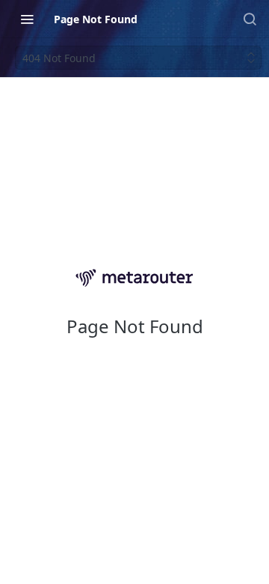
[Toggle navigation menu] (27, 19)
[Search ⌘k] (250, 19)
